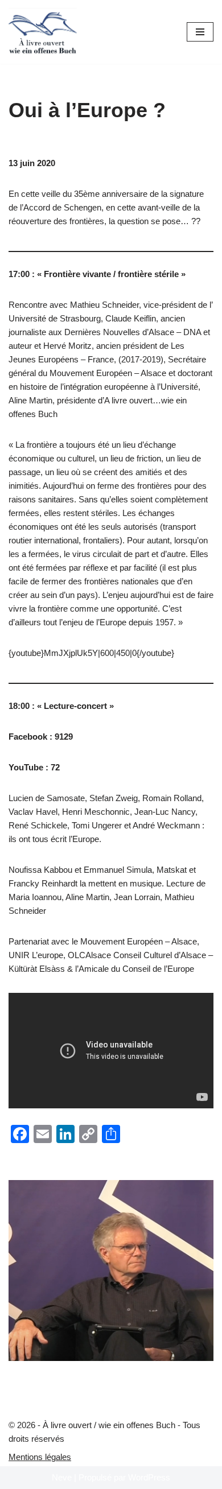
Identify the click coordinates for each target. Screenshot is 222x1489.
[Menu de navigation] (200, 32)
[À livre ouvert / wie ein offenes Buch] (43, 32)
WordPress (149, 1477)
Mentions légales (40, 1457)
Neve (62, 1477)
